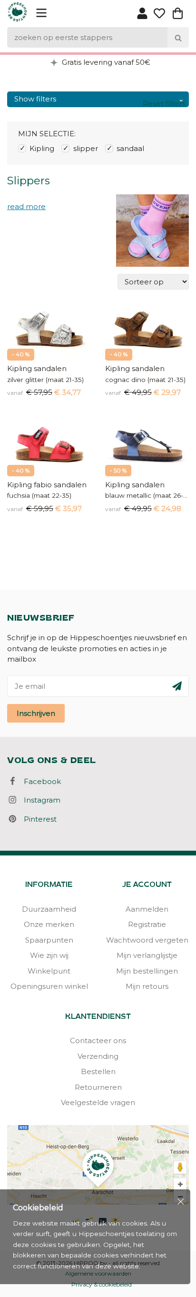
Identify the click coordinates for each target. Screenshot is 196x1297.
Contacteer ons (98, 1040)
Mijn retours (147, 986)
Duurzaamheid (49, 909)
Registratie (147, 924)
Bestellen (98, 1071)
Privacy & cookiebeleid (101, 1284)
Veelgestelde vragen (98, 1102)
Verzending (98, 1056)
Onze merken (49, 924)
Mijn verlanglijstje (147, 955)
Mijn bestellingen (147, 970)
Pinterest (37, 819)
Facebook (39, 781)
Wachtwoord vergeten (147, 940)
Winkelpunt (49, 970)
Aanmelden (147, 909)
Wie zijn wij (49, 955)
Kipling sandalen (37, 368)
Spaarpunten (49, 940)
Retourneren (98, 1087)
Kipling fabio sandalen (47, 484)
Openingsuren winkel (49, 986)
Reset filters (164, 103)
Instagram (39, 799)
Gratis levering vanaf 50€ (105, 62)
